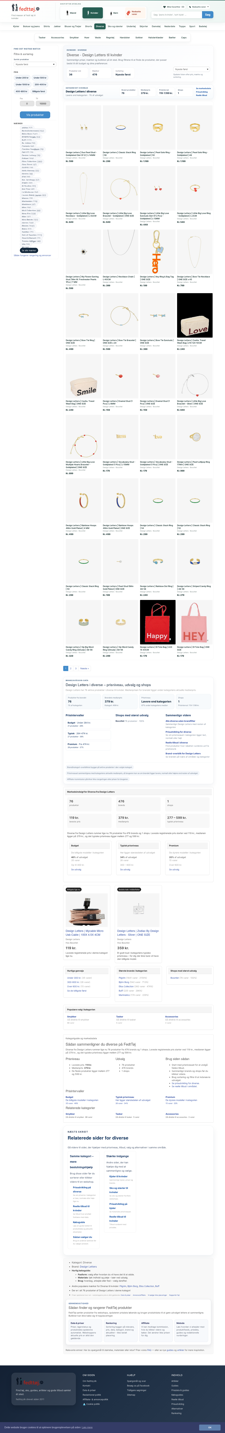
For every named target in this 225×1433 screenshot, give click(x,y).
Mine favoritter (175, 7)
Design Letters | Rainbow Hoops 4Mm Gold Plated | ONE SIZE (118, 526)
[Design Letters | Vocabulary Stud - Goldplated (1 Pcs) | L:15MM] (120, 437)
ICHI (26, 177)
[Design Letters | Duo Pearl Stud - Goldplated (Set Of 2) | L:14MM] (83, 127)
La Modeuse (30, 192)
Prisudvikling (202, 92)
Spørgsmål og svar (136, 1381)
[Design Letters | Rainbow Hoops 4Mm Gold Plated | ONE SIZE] (120, 500)
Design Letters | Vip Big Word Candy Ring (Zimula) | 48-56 (80, 648)
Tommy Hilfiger (31, 241)
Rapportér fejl (174, 1295)
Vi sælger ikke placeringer (157, 1295)
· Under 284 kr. (79, 724)
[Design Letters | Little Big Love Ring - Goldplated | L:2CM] (195, 188)
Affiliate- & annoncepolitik (95, 1399)
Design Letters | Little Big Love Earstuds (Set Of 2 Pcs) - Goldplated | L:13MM (154, 216)
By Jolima (28, 143)
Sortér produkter (21, 59)
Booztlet (175, 977)
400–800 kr (21, 91)
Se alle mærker (29, 250)
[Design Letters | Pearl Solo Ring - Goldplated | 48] (195, 127)
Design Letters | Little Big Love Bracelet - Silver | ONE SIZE (191, 402)
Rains (27, 229)
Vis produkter (35, 114)
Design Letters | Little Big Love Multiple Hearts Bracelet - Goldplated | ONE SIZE (80, 464)
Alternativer (177, 1408)
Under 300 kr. (74, 977)
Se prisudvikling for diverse (185, 1083)
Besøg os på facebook (138, 1385)
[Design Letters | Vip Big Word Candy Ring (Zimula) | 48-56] (83, 622)
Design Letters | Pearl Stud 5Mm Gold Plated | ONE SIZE (118, 587)
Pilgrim (28, 226)
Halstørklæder (155, 37)
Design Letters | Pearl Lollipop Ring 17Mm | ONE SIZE (193, 463)
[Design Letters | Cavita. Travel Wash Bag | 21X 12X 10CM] (195, 315)
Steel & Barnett (31, 238)
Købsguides (177, 1394)
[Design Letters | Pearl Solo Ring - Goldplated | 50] (158, 127)
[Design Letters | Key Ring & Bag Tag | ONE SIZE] (158, 252)
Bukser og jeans (31, 26)
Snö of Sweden (32, 235)
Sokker (139, 37)
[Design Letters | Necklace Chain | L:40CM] (120, 252)
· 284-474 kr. (78, 735)
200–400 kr (40, 84)
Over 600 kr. (73, 986)
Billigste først (38, 91)
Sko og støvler (115, 26)
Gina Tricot (29, 164)
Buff (27, 140)
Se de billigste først (76, 990)
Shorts (88, 26)
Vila (26, 244)
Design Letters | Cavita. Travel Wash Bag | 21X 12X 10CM (191, 341)
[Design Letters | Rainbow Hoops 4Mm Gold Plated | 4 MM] (83, 500)
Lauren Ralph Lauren (34, 195)
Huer (86, 37)
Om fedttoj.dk (90, 1381)
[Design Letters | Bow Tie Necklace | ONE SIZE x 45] (195, 252)
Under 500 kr (40, 77)
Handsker (125, 37)
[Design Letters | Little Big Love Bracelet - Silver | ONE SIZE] (195, 376)
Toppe (182, 26)
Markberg (29, 204)
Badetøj (203, 26)
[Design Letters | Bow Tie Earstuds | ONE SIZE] (158, 315)
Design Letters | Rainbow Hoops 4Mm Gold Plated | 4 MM (81, 526)
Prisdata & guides (180, 1390)
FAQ (149, 1350)
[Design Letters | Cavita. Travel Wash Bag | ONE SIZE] (83, 376)
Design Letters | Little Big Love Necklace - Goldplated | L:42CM (81, 214)
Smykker (74, 37)
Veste (98, 37)
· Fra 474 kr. (79, 745)
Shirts (47, 26)
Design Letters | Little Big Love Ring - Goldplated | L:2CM (194, 214)
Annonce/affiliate (139, 1295)
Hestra (27, 174)
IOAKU (27, 183)
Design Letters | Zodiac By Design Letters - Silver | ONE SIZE (138, 932)
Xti (25, 247)
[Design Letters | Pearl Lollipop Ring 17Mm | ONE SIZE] (195, 437)
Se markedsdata (203, 88)
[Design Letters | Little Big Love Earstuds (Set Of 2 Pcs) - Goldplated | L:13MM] (158, 188)
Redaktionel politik (92, 1394)
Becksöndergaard (33, 131)
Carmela (28, 146)
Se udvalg (76, 869)
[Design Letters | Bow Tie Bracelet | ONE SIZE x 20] (120, 315)
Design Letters (31, 155)
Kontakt (86, 1385)
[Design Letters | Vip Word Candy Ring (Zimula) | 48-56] (120, 622)
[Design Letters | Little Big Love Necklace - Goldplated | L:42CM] (83, 188)
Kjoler (16, 26)
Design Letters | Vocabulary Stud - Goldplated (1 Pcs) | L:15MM (119, 463)
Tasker (42, 37)
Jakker (57, 26)
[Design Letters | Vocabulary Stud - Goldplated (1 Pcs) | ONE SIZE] (158, 437)
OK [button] (210, 1427)
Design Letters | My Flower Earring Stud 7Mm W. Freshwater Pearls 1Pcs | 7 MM (82, 279)
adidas (27, 128)
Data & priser (126, 1295)
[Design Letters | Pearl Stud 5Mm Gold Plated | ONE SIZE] (120, 561)
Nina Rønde (30, 220)
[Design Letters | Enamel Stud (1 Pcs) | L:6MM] (120, 376)
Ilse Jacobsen (30, 180)
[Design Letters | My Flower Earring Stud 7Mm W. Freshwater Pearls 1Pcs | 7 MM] (83, 252)
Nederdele (169, 26)
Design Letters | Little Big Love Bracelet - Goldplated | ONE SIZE (118, 214)
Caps (184, 37)
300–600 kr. (73, 982)
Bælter (172, 37)
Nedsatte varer (199, 7)
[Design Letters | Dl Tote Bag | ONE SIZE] (195, 622)
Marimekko (30, 201)
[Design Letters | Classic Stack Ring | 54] (158, 500)
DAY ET (27, 152)
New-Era (29, 213)
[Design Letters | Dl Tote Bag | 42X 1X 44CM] (158, 622)
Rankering (176, 1413)
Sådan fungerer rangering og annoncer (32, 255)
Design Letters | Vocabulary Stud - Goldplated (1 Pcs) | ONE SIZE (156, 463)
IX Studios (29, 186)
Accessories (57, 37)
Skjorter (144, 26)
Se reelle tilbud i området (184, 1086)
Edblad (28, 158)
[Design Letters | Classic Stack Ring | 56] (120, 127)
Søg (207, 14)
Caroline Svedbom (33, 149)
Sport (192, 26)
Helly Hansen (30, 170)
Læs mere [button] (87, 1427)
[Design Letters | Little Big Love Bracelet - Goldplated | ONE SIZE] (120, 188)
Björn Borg (30, 134)
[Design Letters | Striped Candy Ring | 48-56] (195, 561)
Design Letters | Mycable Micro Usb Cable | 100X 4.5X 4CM (84, 932)
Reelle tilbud (201, 95)
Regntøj (110, 37)
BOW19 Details (31, 137)
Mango (27, 198)
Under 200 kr (22, 77)
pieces (28, 223)
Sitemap (131, 1394)
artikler (180, 1350)
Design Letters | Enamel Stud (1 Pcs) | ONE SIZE (155, 402)
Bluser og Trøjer (73, 26)
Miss (26, 207)
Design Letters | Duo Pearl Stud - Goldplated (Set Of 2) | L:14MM (81, 153)
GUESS (27, 167)
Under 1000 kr (23, 84)
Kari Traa (28, 189)
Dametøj (156, 26)
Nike (26, 216)
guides (170, 1350)
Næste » (84, 668)
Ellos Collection (32, 161)
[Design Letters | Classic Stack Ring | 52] (195, 500)
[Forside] (25, 8)
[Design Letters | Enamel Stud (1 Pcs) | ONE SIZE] (158, 376)
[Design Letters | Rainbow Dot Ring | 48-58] (158, 561)
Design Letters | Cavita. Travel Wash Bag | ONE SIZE (80, 402)
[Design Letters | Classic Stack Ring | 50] (83, 561)
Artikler (174, 1381)
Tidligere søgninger (136, 1390)
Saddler (28, 232)
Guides (174, 1385)
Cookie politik (93, 1404)
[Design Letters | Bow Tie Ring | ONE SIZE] (83, 315)
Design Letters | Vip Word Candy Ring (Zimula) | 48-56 (118, 648)
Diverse (100, 26)
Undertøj (131, 26)
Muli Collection (31, 210)
